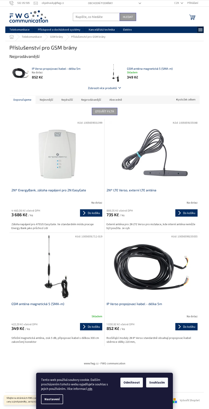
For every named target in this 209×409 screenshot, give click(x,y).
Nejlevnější (46, 100)
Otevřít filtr (104, 111)
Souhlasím (157, 382)
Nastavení (52, 399)
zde (89, 389)
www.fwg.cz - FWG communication (104, 364)
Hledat (128, 17)
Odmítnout (131, 382)
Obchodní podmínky (100, 3)
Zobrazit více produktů (102, 88)
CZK (177, 3)
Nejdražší (67, 100)
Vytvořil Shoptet (190, 401)
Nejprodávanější (91, 100)
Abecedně (115, 100)
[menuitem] (19, 29)
